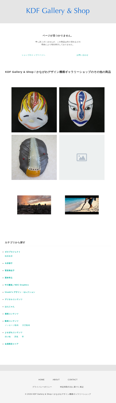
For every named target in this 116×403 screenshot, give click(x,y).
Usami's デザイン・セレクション (20, 292)
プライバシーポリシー (42, 387)
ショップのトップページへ (33, 55)
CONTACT (72, 380)
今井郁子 (9, 263)
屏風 (16, 337)
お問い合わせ (82, 55)
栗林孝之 (9, 278)
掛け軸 (8, 337)
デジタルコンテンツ (14, 299)
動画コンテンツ (12, 321)
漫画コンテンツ (12, 314)
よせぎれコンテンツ (14, 332)
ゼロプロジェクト (13, 252)
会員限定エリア (12, 344)
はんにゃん (10, 307)
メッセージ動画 (12, 325)
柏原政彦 (9, 256)
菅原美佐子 (10, 270)
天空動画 (26, 325)
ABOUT (56, 380)
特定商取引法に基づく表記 (72, 387)
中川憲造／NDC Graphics (17, 285)
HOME (42, 380)
